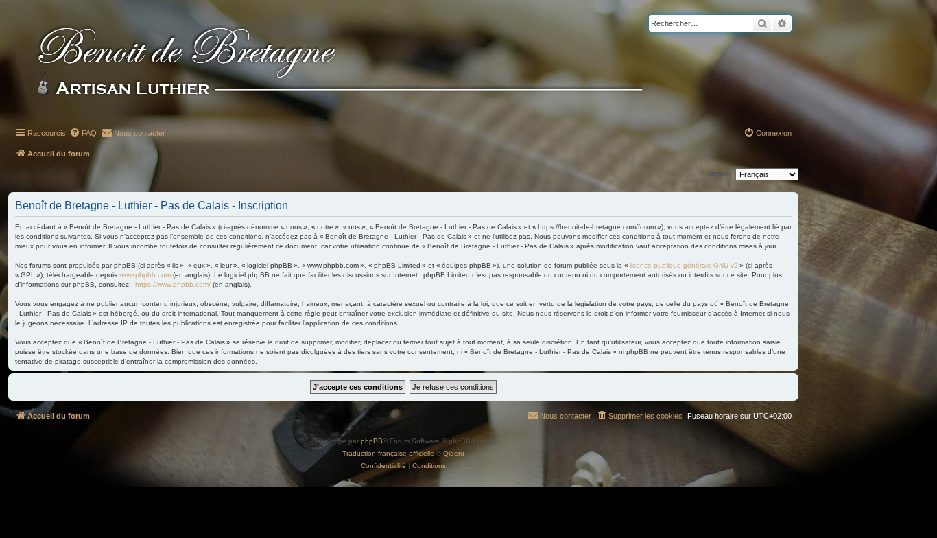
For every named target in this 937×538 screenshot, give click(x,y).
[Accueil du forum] (363, 63)
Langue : (717, 173)
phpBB (372, 441)
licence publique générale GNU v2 (684, 265)
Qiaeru (453, 453)
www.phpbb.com (145, 275)
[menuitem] (83, 133)
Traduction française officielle (388, 453)
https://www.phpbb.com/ (173, 284)
